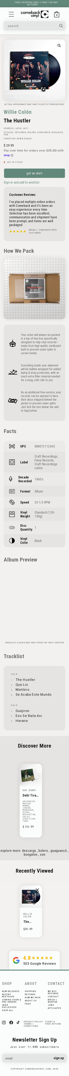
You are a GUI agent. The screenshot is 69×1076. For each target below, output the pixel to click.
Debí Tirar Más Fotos (31, 795)
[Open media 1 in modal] (59, 45)
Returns (30, 994)
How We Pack (33, 998)
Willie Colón (17, 112)
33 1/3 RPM (42, 502)
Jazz (25, 128)
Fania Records (44, 460)
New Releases (11, 991)
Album (39, 491)
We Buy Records (53, 992)
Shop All (7, 1010)
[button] (11, 14)
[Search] (61, 25)
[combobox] (32, 26)
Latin (18, 128)
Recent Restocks (8, 995)
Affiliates (54, 1008)
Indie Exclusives (9, 1006)
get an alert (34, 173)
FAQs (28, 1004)
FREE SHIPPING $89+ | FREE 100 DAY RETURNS (36, 3)
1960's (39, 479)
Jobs (51, 1005)
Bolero (32, 132)
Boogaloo (57, 132)
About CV (31, 1001)
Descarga (20, 132)
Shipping (30, 991)
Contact (53, 997)
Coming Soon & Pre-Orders (11, 1001)
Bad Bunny (29, 790)
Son (6, 135)
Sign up (59, 1058)
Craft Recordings (46, 456)
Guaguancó (43, 132)
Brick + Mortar (52, 1001)
